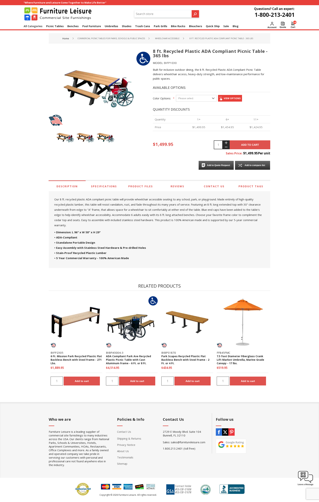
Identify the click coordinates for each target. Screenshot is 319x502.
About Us (123, 451)
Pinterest (231, 432)
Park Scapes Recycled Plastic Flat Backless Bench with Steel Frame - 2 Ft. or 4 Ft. (185, 359)
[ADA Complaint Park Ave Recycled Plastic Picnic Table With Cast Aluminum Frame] (132, 322)
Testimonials (125, 457)
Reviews (177, 186)
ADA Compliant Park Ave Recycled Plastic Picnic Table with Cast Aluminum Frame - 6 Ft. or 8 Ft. (128, 359)
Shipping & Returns (129, 438)
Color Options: (162, 98)
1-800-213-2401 (275, 14)
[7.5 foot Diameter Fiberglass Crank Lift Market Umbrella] (242, 322)
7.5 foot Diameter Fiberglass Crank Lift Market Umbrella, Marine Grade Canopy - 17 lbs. (240, 359)
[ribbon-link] (53, 345)
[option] (66, 137)
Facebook (219, 432)
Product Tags (251, 186)
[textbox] (163, 14)
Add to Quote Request (218, 165)
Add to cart (250, 144)
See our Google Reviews (231, 446)
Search (195, 14)
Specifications (104, 186)
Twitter (225, 432)
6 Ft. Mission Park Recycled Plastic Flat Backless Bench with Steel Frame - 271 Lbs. (76, 359)
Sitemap (122, 463)
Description (67, 186)
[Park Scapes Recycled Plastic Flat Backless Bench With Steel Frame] (187, 322)
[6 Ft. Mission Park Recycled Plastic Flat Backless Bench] (76, 322)
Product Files (140, 186)
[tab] (67, 186)
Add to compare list (255, 165)
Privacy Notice (126, 445)
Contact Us (214, 186)
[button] (305, 485)
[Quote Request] (282, 25)
